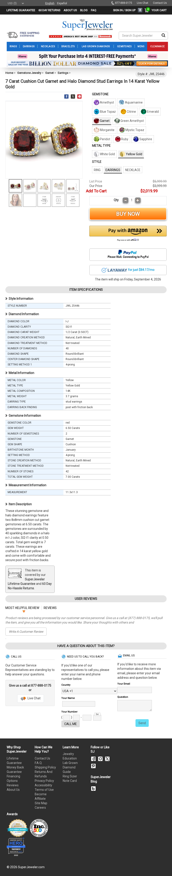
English (49, 3)
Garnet (49, 72)
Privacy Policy (44, 781)
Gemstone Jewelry (29, 72)
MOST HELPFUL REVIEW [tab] (22, 608)
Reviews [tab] (50, 608)
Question (122, 697)
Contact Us (42, 758)
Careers (40, 807)
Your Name (68, 698)
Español (62, 3)
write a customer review (26, 631)
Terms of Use (44, 789)
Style (96, 161)
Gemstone (100, 94)
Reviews (13, 785)
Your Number (69, 711)
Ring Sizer (70, 776)
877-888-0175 (123, 2)
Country (65, 684)
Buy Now (128, 214)
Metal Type (101, 145)
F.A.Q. (38, 763)
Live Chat (34, 698)
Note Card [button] (70, 781)
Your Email (123, 683)
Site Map (41, 803)
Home (9, 72)
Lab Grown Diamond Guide (70, 767)
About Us (13, 789)
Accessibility (43, 785)
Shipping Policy (45, 767)
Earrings (63, 72)
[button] (128, 235)
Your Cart (158, 10)
